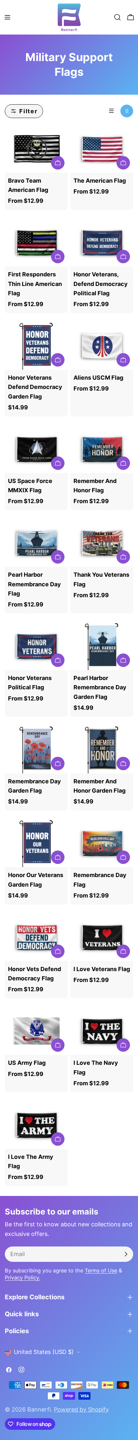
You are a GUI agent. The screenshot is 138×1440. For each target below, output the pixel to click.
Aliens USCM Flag (98, 377)
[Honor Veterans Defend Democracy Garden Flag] (36, 346)
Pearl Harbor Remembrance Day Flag (34, 584)
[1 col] (111, 111)
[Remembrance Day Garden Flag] (36, 749)
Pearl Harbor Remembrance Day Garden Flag (99, 687)
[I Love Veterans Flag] (101, 937)
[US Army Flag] (36, 1031)
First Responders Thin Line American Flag (35, 284)
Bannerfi (39, 1409)
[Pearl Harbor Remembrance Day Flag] (36, 543)
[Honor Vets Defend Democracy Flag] (36, 937)
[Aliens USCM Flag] (101, 346)
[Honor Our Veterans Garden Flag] (36, 843)
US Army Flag (27, 1062)
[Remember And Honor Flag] (101, 449)
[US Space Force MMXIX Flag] (36, 449)
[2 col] (126, 111)
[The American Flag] (101, 149)
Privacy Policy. (22, 1277)
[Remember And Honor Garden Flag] (101, 749)
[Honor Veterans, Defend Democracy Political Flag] (101, 242)
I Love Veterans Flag (101, 969)
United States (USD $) (44, 1352)
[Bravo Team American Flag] (36, 149)
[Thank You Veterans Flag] (101, 543)
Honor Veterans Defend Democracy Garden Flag (35, 387)
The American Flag (99, 180)
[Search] (117, 17)
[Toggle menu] (7, 17)
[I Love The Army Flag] (36, 1125)
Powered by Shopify (81, 1409)
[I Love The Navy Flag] (101, 1031)
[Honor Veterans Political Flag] (36, 646)
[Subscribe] (126, 1254)
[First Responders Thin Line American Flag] (36, 242)
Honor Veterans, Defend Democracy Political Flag (100, 284)
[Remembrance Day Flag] (101, 843)
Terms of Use (101, 1270)
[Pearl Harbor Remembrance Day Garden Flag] (101, 646)
